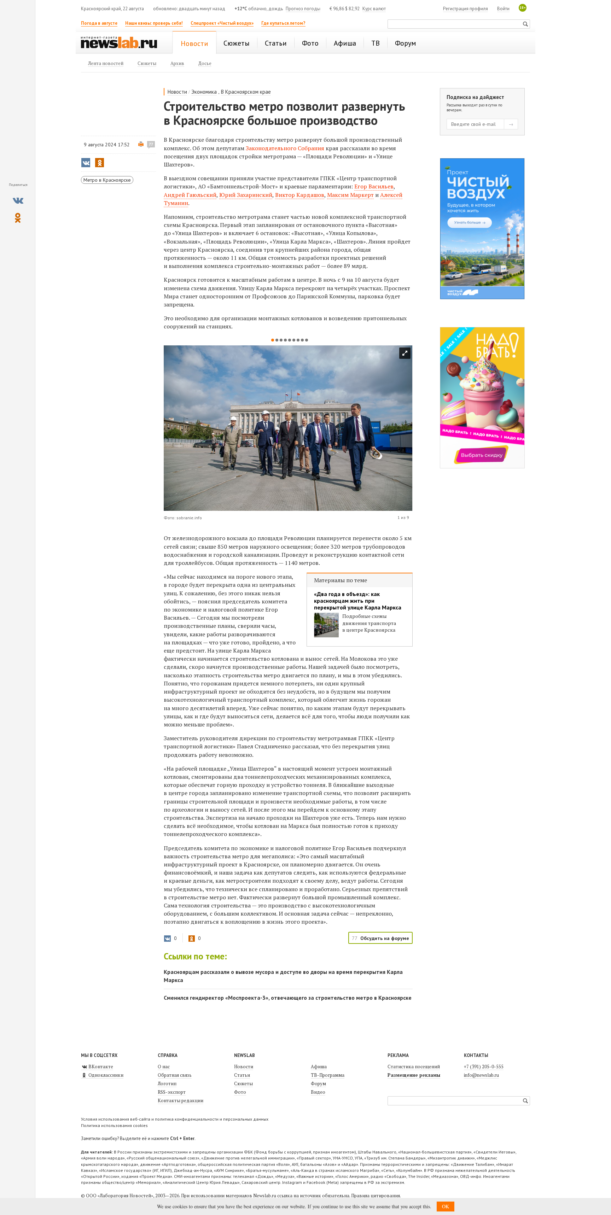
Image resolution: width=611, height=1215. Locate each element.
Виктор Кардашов (299, 195)
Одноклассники (105, 1075)
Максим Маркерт (350, 195)
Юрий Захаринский (245, 195)
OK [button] (445, 1206)
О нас (164, 1066)
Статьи (242, 1075)
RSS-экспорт (172, 1092)
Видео (318, 1092)
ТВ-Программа (327, 1075)
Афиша (319, 1066)
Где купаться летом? (283, 23)
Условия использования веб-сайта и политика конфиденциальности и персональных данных (174, 1119)
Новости (177, 91)
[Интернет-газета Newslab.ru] (122, 43)
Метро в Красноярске (107, 180)
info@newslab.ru (481, 1075)
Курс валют (374, 9)
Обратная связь (175, 1075)
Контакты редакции (180, 1100)
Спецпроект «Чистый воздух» (222, 23)
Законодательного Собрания (285, 148)
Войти (503, 9)
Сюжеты (243, 1083)
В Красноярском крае (246, 91)
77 (151, 144)
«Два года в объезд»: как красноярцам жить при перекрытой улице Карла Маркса (357, 601)
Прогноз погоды (303, 9)
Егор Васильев (374, 186)
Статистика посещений (414, 1066)
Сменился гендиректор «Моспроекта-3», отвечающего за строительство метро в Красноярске (288, 997)
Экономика (204, 91)
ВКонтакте (100, 1066)
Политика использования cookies (114, 1125)
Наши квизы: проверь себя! (154, 23)
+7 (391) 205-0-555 (484, 1066)
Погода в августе (99, 23)
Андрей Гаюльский (190, 195)
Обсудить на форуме (384, 938)
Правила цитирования (375, 1195)
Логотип (167, 1083)
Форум (318, 1083)
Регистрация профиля (465, 9)
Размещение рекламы (414, 1075)
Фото (240, 1092)
